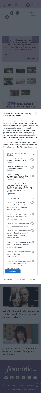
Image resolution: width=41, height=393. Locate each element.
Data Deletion (8, 279)
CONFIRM (12, 271)
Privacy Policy (33, 279)
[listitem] (20, 154)
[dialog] (20, 196)
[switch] (32, 159)
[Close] (36, 114)
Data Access (20, 279)
